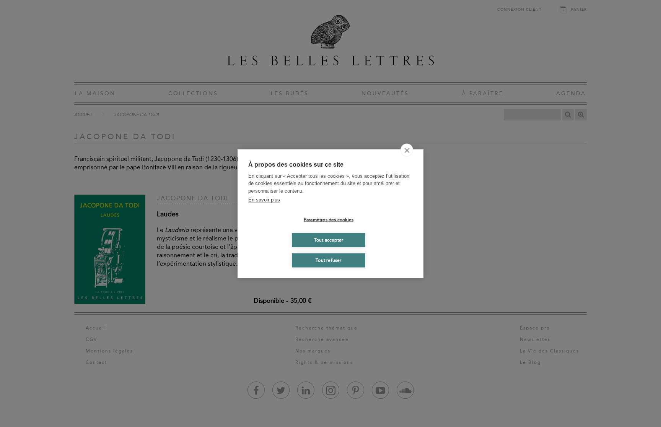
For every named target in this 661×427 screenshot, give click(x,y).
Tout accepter (329, 240)
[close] (407, 149)
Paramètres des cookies (328, 219)
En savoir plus (264, 200)
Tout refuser (328, 260)
